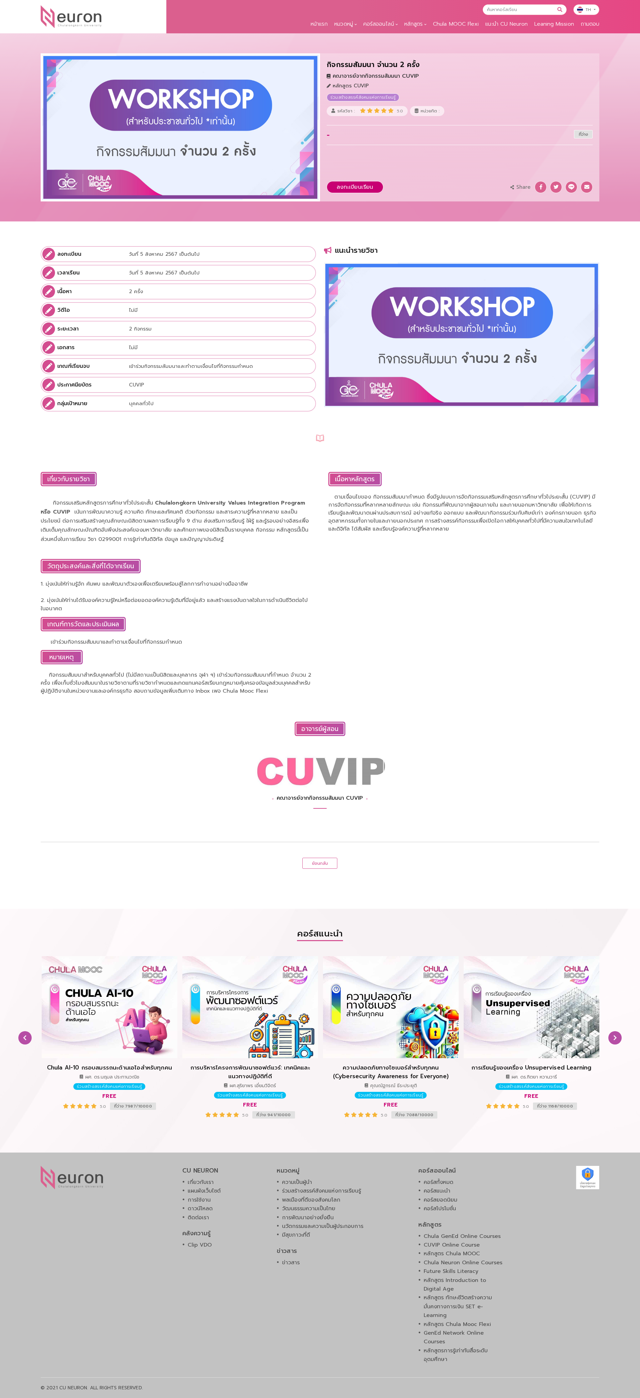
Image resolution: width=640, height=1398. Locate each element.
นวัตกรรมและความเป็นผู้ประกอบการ (322, 1226)
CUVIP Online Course (452, 1245)
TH (589, 10)
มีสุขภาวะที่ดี (296, 1235)
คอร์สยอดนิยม (440, 1200)
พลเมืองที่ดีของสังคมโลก (311, 1200)
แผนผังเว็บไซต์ (204, 1191)
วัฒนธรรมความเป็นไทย (308, 1209)
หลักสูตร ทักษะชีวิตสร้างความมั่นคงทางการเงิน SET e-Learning (458, 1306)
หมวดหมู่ (343, 24)
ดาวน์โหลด (200, 1209)
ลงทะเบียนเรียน (355, 187)
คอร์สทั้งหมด (438, 1182)
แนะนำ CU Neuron (506, 24)
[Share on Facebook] (541, 187)
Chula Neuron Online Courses (463, 1263)
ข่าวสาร (291, 1263)
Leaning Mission (554, 24)
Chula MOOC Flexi (456, 24)
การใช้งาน (199, 1200)
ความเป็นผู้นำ (297, 1182)
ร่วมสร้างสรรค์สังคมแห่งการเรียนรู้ (321, 1191)
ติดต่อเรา (198, 1218)
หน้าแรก (319, 24)
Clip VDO (200, 1245)
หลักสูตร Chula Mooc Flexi (457, 1324)
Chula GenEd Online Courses (462, 1236)
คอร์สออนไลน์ (378, 24)
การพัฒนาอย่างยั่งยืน (308, 1218)
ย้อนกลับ (320, 863)
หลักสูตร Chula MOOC (452, 1254)
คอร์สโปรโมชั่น (440, 1209)
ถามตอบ (590, 24)
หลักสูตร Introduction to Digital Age (455, 1284)
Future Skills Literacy (451, 1271)
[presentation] (25, 1037)
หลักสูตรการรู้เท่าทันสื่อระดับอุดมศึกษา (456, 1355)
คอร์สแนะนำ (437, 1191)
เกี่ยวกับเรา (201, 1182)
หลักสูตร (413, 24)
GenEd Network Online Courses (454, 1337)
